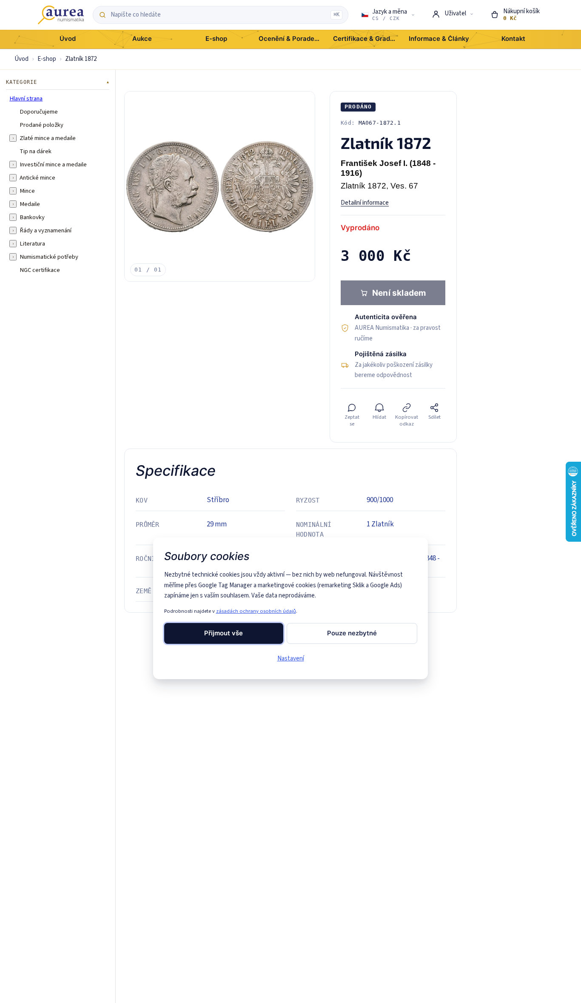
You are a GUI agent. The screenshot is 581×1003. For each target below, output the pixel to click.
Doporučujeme (39, 111)
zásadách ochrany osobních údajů (256, 611)
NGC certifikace (40, 270)
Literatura (32, 243)
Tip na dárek (35, 151)
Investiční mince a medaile (53, 164)
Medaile (30, 204)
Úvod (21, 58)
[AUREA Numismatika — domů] (61, 15)
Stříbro (218, 500)
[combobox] (218, 15)
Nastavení (290, 658)
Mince (27, 190)
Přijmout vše (223, 633)
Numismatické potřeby (49, 256)
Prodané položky (41, 125)
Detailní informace (365, 202)
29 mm (217, 524)
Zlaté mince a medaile (48, 138)
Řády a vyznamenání (45, 230)
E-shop (46, 58)
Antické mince (37, 177)
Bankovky (32, 217)
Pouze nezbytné (352, 633)
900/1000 (380, 500)
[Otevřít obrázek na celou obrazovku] (219, 186)
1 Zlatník (380, 524)
